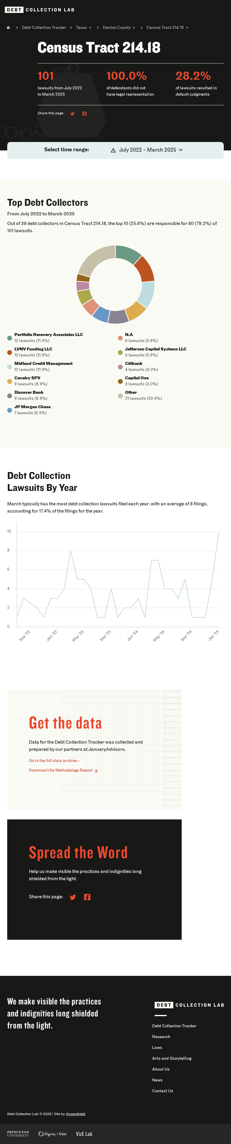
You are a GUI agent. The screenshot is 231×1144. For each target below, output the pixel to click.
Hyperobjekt (75, 1114)
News (157, 1080)
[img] (129, 255)
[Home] (8, 27)
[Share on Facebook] (85, 114)
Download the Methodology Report (61, 770)
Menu (218, 9)
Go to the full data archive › (54, 761)
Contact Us (162, 1091)
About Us (161, 1069)
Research (161, 1037)
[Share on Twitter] (72, 114)
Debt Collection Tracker (44, 28)
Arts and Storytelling (171, 1058)
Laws (157, 1048)
